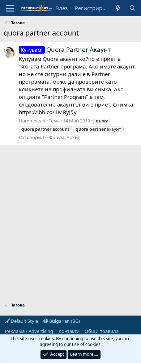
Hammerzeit (32, 120)
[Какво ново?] (118, 8)
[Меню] (9, 8)
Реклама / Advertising (29, 331)
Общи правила (102, 331)
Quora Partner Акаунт (66, 49)
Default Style (24, 321)
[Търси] (132, 8)
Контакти (69, 331)
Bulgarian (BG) (64, 321)
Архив (73, 137)
